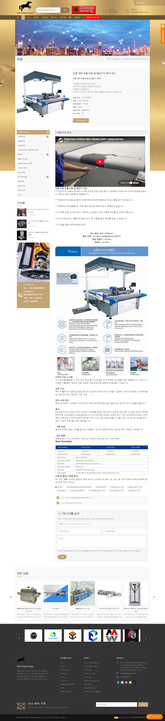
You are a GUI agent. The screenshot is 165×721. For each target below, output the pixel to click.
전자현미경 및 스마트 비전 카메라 (28, 150)
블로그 (64, 717)
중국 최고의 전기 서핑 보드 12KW (131, 609)
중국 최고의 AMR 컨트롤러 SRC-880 (38, 233)
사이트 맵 (65, 681)
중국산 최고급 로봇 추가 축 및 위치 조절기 (38, 210)
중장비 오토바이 (90, 688)
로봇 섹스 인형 (90, 674)
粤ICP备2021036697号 (138, 717)
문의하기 (64, 674)
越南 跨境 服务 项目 (93, 17)
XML (63, 688)
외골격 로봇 (21, 186)
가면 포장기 (24, 609)
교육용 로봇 (21, 145)
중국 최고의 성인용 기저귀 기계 (78, 609)
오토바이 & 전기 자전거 (25, 163)
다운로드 (36, 17)
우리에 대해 (65, 670)
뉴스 (29, 17)
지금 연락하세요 (81, 120)
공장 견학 (63, 17)
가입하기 (143, 704)
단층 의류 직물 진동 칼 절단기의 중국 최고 (78, 524)
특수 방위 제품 (22, 177)
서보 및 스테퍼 (22, 168)
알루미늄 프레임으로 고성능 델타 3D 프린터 (104, 610)
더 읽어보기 (32, 215)
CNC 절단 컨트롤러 (91, 666)
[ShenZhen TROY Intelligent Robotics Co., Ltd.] (25, 7)
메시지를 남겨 (156, 717)
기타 (19, 195)
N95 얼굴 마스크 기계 (51, 609)
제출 (62, 557)
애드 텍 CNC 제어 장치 (93, 663)
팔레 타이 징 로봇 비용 (92, 681)
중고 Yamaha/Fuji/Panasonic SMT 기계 (79, 498)
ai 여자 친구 (89, 684)
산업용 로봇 (21, 137)
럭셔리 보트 (21, 190)
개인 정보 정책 (66, 692)
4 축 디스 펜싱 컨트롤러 (93, 692)
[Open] (163, 34)
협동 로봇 (21, 181)
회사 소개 (54, 17)
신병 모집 (45, 17)
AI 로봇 (20, 154)
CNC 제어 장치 (22, 159)
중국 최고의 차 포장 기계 (73, 503)
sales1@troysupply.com (139, 12)
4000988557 (113, 12)
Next (154, 596)
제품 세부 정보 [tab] (64, 132)
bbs (70, 17)
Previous (11, 596)
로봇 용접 (88, 670)
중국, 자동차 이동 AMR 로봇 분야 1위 (38, 222)
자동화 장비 (21, 141)
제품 (23, 17)
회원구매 (77, 17)
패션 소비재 (21, 172)
